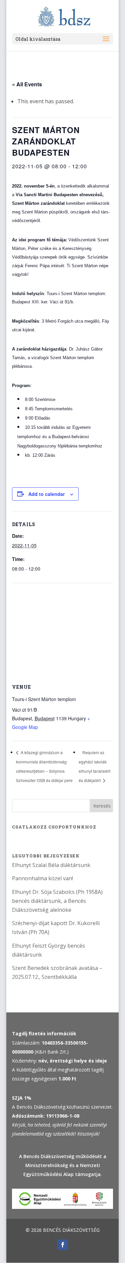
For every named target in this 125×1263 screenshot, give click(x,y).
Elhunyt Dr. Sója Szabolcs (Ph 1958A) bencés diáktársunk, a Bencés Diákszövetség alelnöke (57, 900)
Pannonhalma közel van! (42, 878)
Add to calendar (46, 494)
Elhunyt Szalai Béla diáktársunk (51, 865)
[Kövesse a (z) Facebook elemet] (62, 1244)
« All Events (27, 84)
